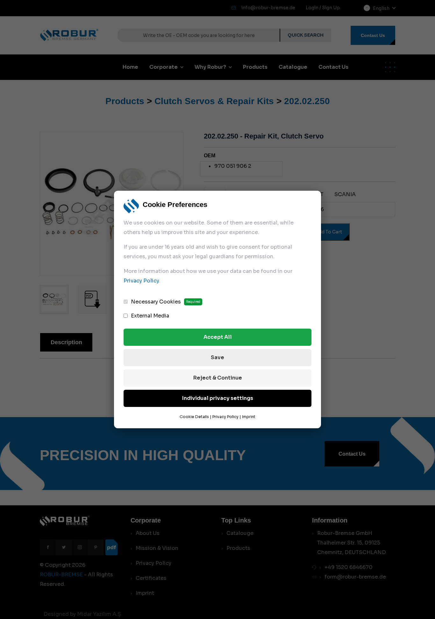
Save (217, 357)
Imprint (248, 416)
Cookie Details (194, 416)
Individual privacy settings (217, 398)
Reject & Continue (217, 377)
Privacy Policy (141, 280)
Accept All (217, 337)
